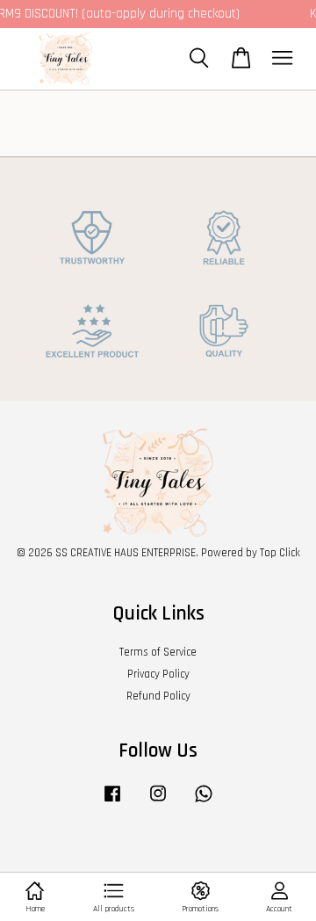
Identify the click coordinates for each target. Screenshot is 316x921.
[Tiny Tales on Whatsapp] (203, 802)
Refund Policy (158, 696)
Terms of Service (158, 652)
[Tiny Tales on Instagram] (158, 802)
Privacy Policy (158, 674)
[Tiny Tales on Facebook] (112, 802)
